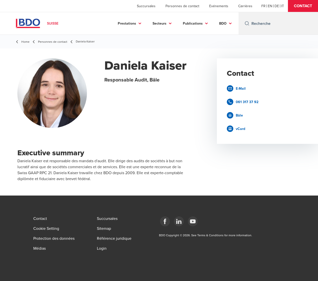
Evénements (218, 5)
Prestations (127, 23)
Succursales (146, 5)
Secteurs (159, 23)
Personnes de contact (182, 5)
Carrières (245, 5)
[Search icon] (246, 23)
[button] (303, 6)
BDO (223, 23)
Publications (193, 23)
